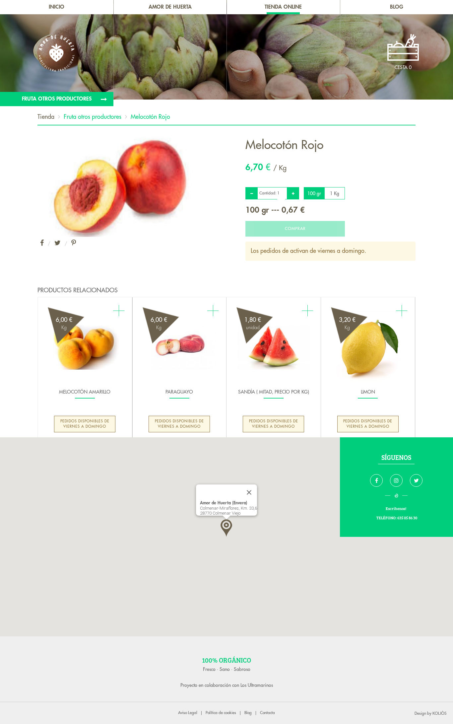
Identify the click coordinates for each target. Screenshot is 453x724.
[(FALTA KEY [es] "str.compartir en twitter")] (57, 243)
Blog (248, 713)
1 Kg (334, 193)
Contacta (267, 713)
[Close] (249, 492)
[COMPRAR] (295, 224)
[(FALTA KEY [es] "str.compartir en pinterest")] (74, 243)
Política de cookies (221, 713)
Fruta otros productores (92, 117)
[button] (226, 528)
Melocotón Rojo (150, 117)
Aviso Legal (187, 713)
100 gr (314, 193)
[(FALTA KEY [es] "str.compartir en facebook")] (41, 243)
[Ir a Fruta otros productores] (56, 99)
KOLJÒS (439, 713)
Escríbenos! (396, 508)
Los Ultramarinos (256, 685)
